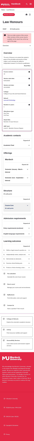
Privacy (8, 434)
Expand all (26, 140)
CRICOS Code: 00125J (12, 416)
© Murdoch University (12, 398)
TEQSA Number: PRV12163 (13, 407)
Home (3, 9)
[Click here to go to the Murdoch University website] (5, 5)
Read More (27, 66)
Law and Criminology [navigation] (9, 100)
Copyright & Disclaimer (12, 425)
